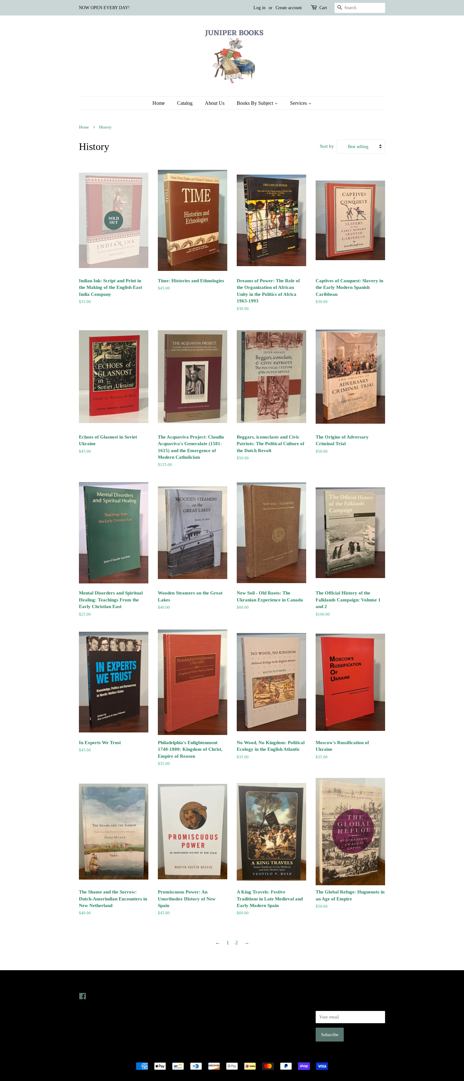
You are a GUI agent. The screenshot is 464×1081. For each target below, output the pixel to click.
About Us (214, 103)
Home (158, 103)
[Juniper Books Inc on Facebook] (82, 997)
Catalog (185, 103)
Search (243, 996)
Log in (259, 7)
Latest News (171, 983)
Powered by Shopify (267, 1055)
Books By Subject (255, 103)
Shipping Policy (251, 1031)
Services (299, 103)
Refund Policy (249, 1013)
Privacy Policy (250, 1004)
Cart (323, 7)
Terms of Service (252, 1022)
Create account (289, 7)
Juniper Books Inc (230, 1055)
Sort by (327, 146)
